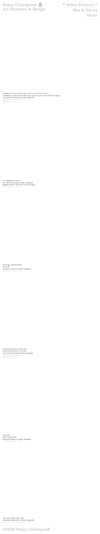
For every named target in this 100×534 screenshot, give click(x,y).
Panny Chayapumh (20, 4)
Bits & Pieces (85, 10)
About (91, 15)
